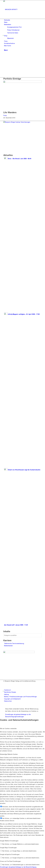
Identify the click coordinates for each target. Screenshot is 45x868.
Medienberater (8, 646)
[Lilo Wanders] (22, 82)
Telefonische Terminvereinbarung (14, 643)
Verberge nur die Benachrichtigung (26, 867)
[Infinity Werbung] (19, 652)
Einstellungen (20, 717)
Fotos (5, 115)
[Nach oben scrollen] (0, 705)
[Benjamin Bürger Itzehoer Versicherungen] (16, 122)
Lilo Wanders (9, 112)
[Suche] (4, 48)
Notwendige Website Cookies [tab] (9, 754)
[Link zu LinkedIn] (4, 685)
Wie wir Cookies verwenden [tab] (8, 728)
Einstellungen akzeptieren (13, 714)
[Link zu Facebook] (4, 683)
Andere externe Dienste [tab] (7, 821)
